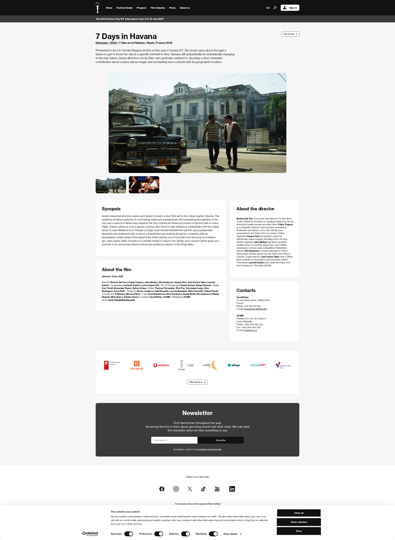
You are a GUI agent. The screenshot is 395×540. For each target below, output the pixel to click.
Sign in (293, 7)
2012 (113, 42)
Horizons (102, 42)
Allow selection (299, 522)
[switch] (158, 533)
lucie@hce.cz (250, 330)
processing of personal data (209, 449)
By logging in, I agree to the (197, 449)
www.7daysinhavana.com (121, 300)
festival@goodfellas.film (255, 309)
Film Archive (288, 34)
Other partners (195, 382)
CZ (267, 7)
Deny (299, 531)
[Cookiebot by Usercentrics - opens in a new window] (90, 534)
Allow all (299, 513)
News (109, 7)
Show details (230, 534)
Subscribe (221, 440)
